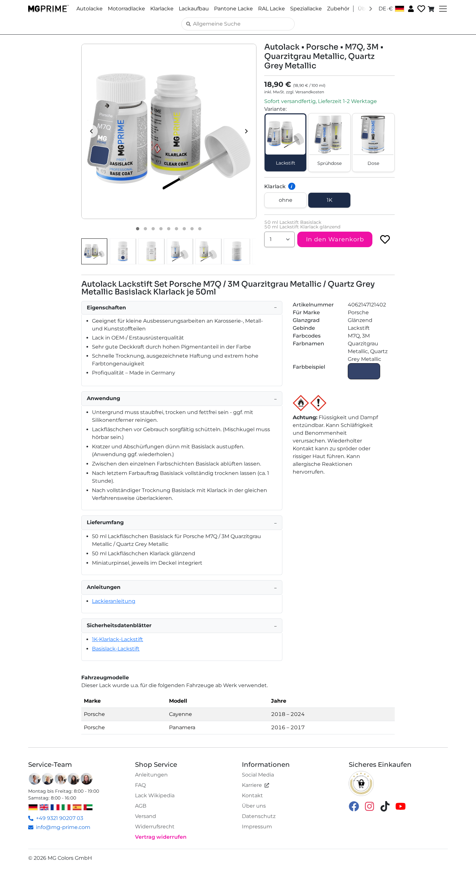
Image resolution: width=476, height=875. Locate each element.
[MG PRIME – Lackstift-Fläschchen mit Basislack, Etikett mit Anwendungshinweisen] (237, 251)
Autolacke (89, 9)
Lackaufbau (194, 9)
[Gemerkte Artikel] (420, 9)
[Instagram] (369, 806)
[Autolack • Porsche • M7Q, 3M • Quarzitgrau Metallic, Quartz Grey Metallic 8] (192, 229)
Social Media (258, 775)
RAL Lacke (271, 9)
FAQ (140, 785)
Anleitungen (151, 775)
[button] (169, 131)
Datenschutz (259, 816)
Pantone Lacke (233, 9)
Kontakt (252, 795)
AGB (140, 806)
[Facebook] (354, 806)
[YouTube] (400, 806)
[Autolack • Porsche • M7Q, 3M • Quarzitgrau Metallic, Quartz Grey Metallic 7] (184, 229)
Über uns (254, 806)
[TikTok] (385, 806)
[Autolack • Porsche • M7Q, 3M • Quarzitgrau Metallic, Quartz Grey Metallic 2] (145, 229)
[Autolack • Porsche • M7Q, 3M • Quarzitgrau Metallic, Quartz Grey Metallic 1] (138, 229)
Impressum (257, 826)
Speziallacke (306, 9)
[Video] (200, 229)
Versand (145, 816)
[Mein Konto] (410, 8)
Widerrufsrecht (155, 826)
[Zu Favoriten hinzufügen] (385, 239)
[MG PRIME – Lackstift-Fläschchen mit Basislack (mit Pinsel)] (180, 251)
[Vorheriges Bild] (91, 131)
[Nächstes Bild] (246, 131)
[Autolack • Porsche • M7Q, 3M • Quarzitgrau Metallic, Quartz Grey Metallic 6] (176, 229)
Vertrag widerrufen (161, 837)
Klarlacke (162, 9)
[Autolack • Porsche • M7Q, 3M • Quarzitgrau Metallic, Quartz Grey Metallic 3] (153, 229)
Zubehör (338, 9)
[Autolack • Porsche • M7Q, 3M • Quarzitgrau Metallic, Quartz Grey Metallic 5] (169, 229)
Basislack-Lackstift (116, 649)
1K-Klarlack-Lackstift (117, 639)
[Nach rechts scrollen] (370, 8)
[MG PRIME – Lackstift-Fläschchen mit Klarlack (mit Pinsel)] (208, 251)
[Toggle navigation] (442, 9)
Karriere (252, 785)
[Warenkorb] (431, 9)
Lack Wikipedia (155, 795)
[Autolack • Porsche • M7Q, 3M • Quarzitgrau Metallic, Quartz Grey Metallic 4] (161, 229)
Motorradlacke (126, 9)
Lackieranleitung (113, 601)
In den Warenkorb (335, 239)
